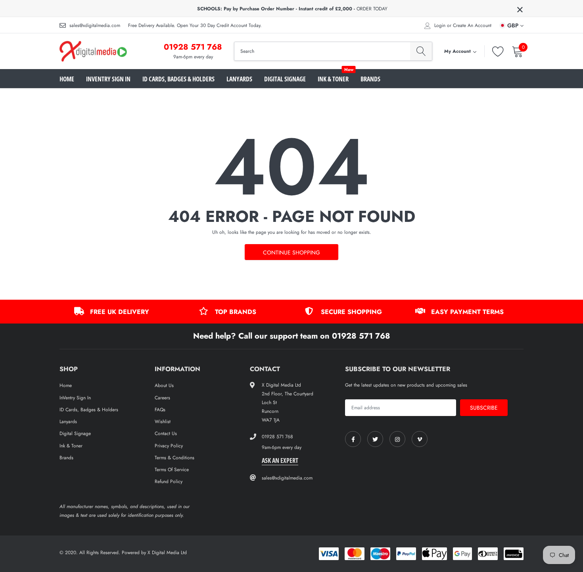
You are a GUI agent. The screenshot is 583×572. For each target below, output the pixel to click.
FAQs (160, 409)
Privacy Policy (169, 445)
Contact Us (166, 433)
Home (66, 79)
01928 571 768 (193, 47)
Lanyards (239, 79)
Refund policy (168, 481)
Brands (370, 79)
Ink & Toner (333, 79)
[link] (353, 439)
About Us (164, 385)
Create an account (472, 25)
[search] (421, 51)
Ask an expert (280, 460)
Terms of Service (172, 469)
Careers (162, 397)
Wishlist (163, 421)
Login (439, 25)
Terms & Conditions (174, 457)
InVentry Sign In (108, 79)
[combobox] (322, 51)
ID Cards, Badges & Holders (178, 79)
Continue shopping (291, 252)
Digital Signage (285, 79)
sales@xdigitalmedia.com (94, 25)
